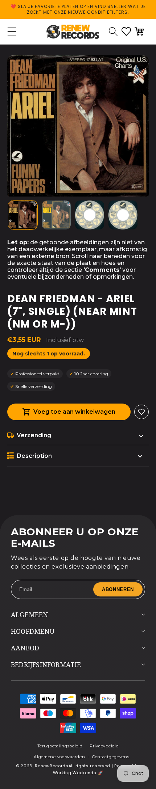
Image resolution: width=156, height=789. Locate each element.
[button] (113, 31)
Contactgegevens (111, 756)
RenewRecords (51, 766)
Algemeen (29, 614)
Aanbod (25, 648)
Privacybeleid (104, 745)
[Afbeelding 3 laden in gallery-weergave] (89, 215)
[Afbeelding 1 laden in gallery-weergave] (23, 215)
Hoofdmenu (32, 631)
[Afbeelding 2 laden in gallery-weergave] (56, 215)
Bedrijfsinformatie (46, 664)
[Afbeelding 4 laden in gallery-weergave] (123, 215)
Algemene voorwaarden (59, 756)
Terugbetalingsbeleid (60, 745)
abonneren (118, 589)
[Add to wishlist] (141, 412)
